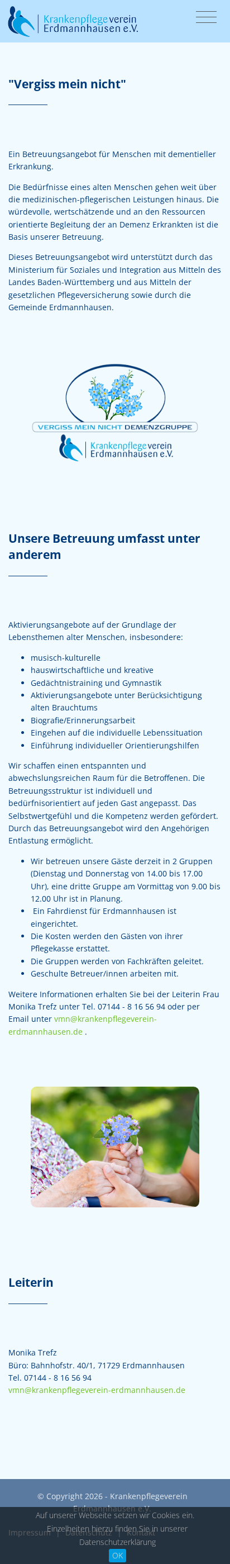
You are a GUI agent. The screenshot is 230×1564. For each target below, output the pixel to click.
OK (117, 1555)
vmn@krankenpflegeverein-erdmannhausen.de (96, 1390)
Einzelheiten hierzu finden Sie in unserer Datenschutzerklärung (117, 1535)
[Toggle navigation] (206, 17)
